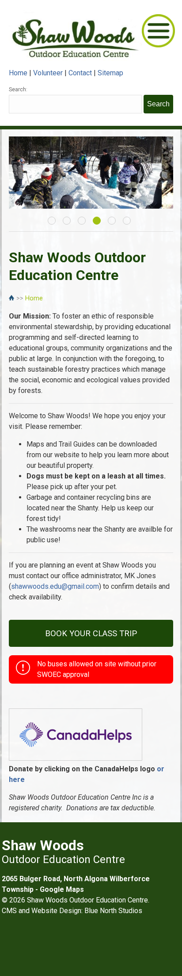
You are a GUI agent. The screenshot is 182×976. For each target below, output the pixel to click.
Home (18, 73)
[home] (12, 298)
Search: (18, 89)
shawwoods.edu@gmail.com (55, 586)
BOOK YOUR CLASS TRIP (91, 633)
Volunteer (48, 73)
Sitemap (110, 73)
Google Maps (62, 889)
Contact (80, 73)
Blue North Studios (113, 910)
